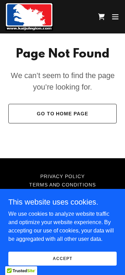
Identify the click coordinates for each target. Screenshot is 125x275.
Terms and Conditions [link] (62, 185)
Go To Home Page (63, 113)
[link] (29, 17)
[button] (115, 17)
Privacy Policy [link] (62, 176)
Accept (62, 258)
